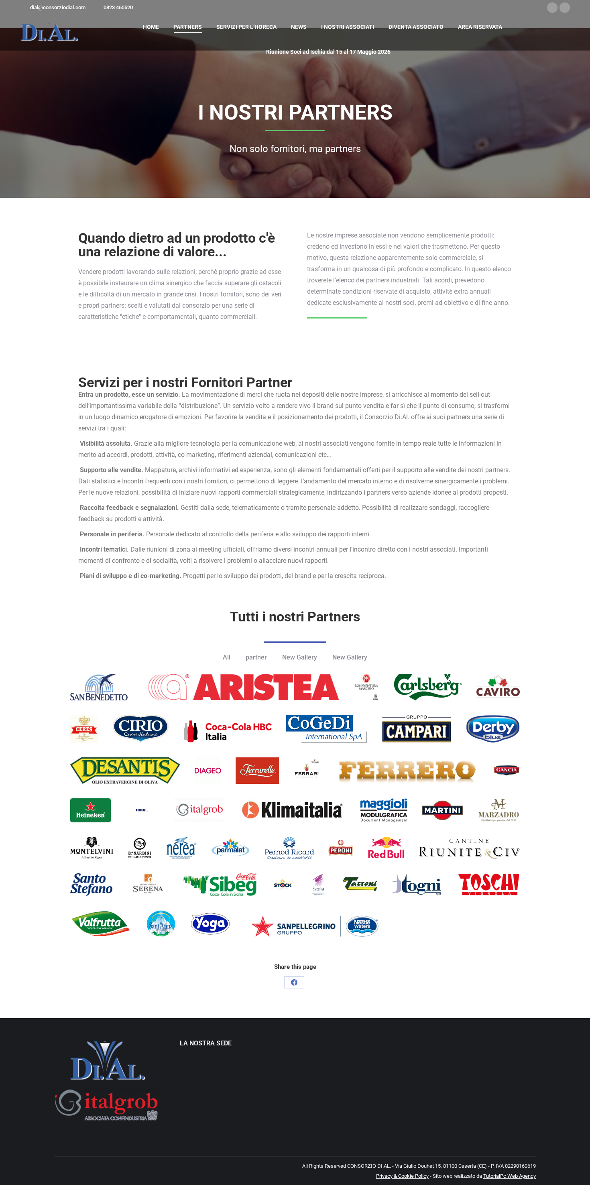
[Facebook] (294, 982)
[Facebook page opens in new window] (552, 7)
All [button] (226, 657)
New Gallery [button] (299, 657)
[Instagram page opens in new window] (564, 7)
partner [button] (256, 657)
